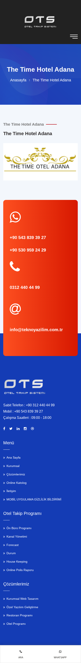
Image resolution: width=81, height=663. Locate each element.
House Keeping (16, 561)
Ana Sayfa (13, 457)
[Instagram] (25, 428)
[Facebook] (4, 428)
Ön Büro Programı (19, 528)
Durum (11, 553)
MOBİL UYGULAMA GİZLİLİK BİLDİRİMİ (33, 499)
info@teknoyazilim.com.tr (36, 329)
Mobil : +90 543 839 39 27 (23, 411)
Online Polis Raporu (20, 570)
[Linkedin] (18, 428)
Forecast (12, 545)
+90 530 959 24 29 (28, 250)
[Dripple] (32, 428)
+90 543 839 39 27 (28, 237)
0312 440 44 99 (25, 287)
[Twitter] (11, 428)
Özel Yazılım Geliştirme (22, 607)
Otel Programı (16, 623)
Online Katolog (16, 482)
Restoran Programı (19, 615)
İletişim (11, 491)
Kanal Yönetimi (16, 536)
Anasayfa (18, 80)
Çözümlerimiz (15, 474)
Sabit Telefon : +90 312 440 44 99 (29, 405)
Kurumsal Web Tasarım (22, 598)
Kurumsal (12, 466)
